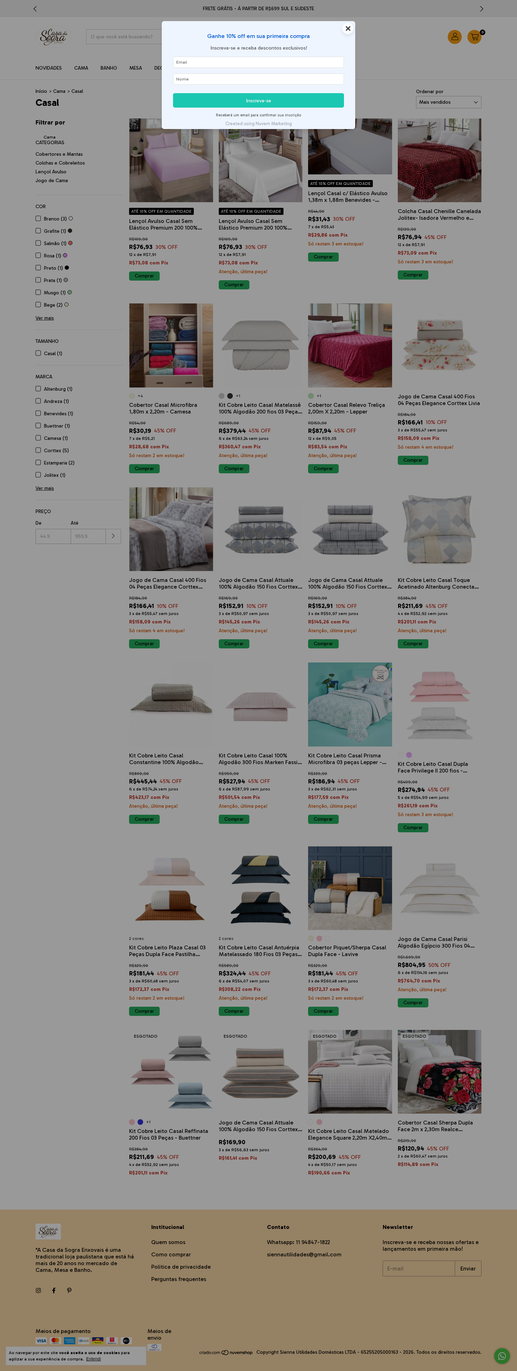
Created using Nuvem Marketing (258, 123)
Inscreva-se (258, 100)
